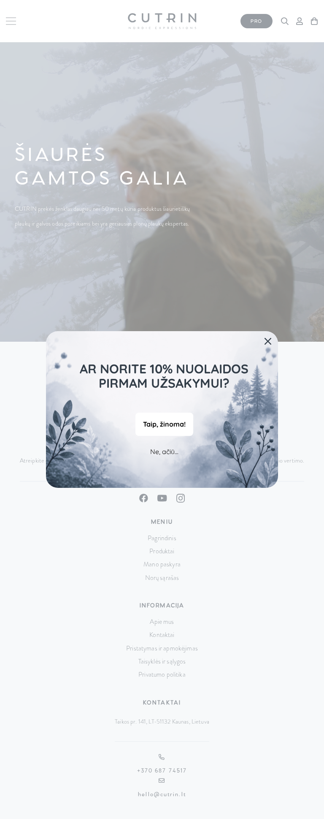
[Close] (268, 341)
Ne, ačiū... (164, 451)
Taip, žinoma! (164, 424)
